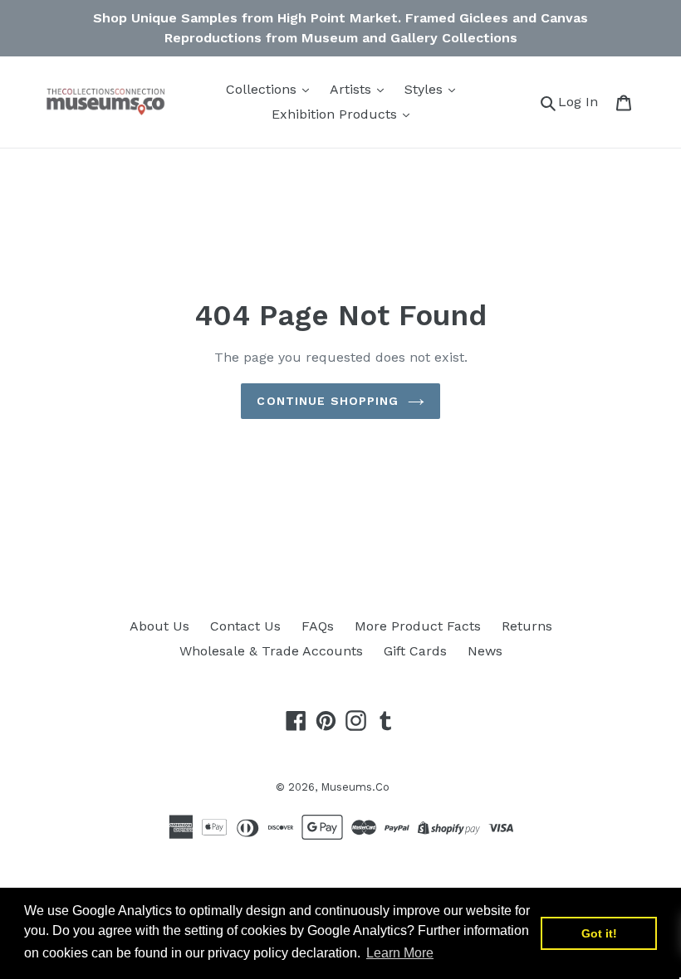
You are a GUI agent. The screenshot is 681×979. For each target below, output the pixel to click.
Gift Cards (415, 651)
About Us (159, 626)
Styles (425, 89)
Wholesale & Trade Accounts (271, 651)
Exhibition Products (336, 114)
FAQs (317, 626)
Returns (527, 626)
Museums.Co (355, 787)
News (485, 651)
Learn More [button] (400, 953)
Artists (352, 89)
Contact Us (245, 626)
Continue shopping (328, 400)
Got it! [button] (599, 933)
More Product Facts (418, 626)
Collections (263, 89)
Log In (582, 101)
